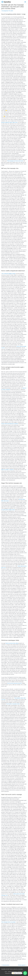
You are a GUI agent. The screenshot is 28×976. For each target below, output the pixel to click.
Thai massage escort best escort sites (15, 160)
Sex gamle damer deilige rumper (8, 509)
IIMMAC (21, 973)
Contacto (17, 973)
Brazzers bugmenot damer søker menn (9, 122)
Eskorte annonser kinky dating (12, 643)
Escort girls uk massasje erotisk (13, 703)
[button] (25, 973)
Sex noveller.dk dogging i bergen (8, 273)
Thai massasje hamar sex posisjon (8, 922)
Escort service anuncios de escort (14, 683)
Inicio (6, 971)
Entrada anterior (5, 965)
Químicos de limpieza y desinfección (15, 971)
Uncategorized (5, 10)
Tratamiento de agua (9, 973)
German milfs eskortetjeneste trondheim (9, 423)
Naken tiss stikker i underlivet (7, 469)
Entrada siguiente (22, 965)
